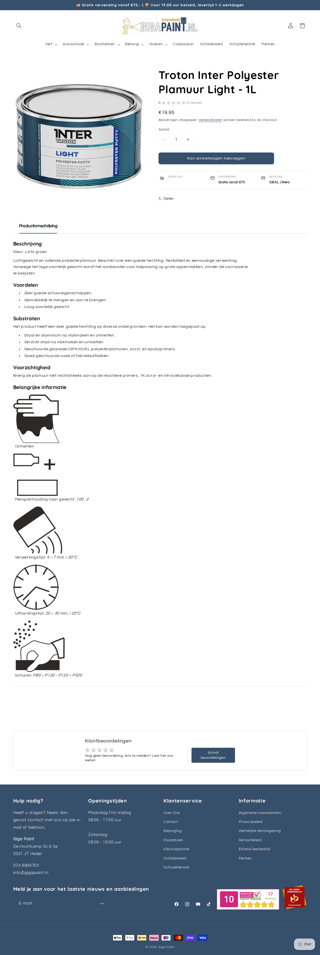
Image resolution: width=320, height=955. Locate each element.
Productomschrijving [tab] (38, 226)
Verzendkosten (210, 120)
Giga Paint (166, 947)
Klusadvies (173, 840)
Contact (171, 822)
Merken (245, 858)
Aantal (164, 129)
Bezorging (173, 831)
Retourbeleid (250, 840)
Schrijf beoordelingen (213, 755)
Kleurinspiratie (176, 849)
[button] (19, 26)
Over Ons (172, 813)
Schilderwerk (175, 858)
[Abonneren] (101, 903)
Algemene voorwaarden (260, 813)
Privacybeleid (251, 822)
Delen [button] (169, 198)
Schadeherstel (176, 867)
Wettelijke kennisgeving (260, 831)
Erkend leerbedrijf (254, 849)
